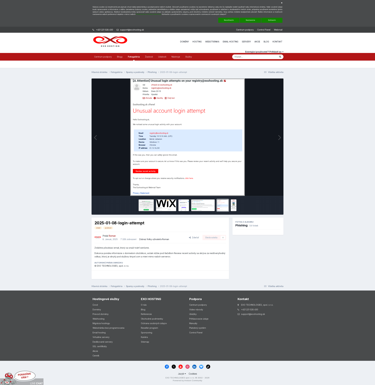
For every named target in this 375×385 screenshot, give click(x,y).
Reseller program (149, 328)
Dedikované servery (103, 342)
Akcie (95, 351)
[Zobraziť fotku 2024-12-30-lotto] (233, 205)
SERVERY (246, 41)
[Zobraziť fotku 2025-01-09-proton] (183, 205)
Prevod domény (101, 314)
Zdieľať (195, 237)
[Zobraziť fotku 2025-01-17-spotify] (146, 205)
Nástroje (176, 56)
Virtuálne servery (101, 337)
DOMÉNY (184, 41)
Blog (143, 309)
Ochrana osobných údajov (154, 323)
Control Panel (263, 29)
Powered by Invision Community (187, 380)
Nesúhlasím (229, 20)
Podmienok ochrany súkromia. (148, 14)
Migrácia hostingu (101, 323)
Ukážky (193, 314)
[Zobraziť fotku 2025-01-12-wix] (166, 205)
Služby (188, 56)
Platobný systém (197, 328)
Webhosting (98, 319)
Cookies (193, 373)
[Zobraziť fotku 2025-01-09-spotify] (203, 205)
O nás (144, 305)
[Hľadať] (280, 56)
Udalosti (162, 56)
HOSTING (197, 41)
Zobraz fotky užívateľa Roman (154, 239)
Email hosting (99, 332)
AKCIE (257, 41)
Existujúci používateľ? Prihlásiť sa (263, 51)
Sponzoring (146, 332)
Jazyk (181, 373)
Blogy (120, 56)
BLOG (266, 41)
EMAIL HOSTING (230, 41)
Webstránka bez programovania (108, 328)
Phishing (241, 225)
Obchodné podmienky (152, 319)
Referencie (146, 314)
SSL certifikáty (100, 346)
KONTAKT (277, 41)
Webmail (278, 29)
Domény (97, 309)
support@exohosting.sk (132, 29)
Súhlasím (272, 20)
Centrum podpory (245, 29)
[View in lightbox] (187, 137)
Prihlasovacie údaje (198, 319)
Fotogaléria (134, 56)
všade (270, 56)
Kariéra (144, 337)
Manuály (193, 323)
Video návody (196, 309)
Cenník (96, 355)
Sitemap (145, 342)
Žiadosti (149, 56)
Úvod (95, 305)
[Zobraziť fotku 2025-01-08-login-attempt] (222, 205)
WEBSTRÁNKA (212, 41)
